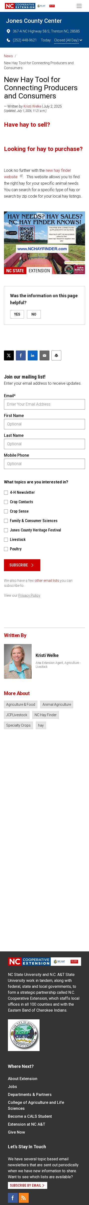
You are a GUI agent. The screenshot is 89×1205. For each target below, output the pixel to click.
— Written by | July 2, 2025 (33, 106)
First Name (14, 415)
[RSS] (24, 1198)
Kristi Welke (32, 106)
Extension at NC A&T (26, 1124)
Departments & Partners (30, 1094)
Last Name (13, 435)
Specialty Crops (18, 725)
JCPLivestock (16, 715)
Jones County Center (34, 20)
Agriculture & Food (20, 704)
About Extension (22, 1078)
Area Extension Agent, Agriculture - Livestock (58, 665)
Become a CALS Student (30, 1116)
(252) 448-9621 (25, 40)
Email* (10, 395)
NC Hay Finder (46, 715)
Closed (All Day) (66, 40)
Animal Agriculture (57, 704)
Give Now (16, 1132)
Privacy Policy (29, 595)
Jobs (12, 1086)
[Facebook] (13, 1198)
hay (41, 725)
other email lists (47, 581)
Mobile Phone (16, 455)
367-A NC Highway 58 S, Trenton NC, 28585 (46, 31)
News (8, 56)
